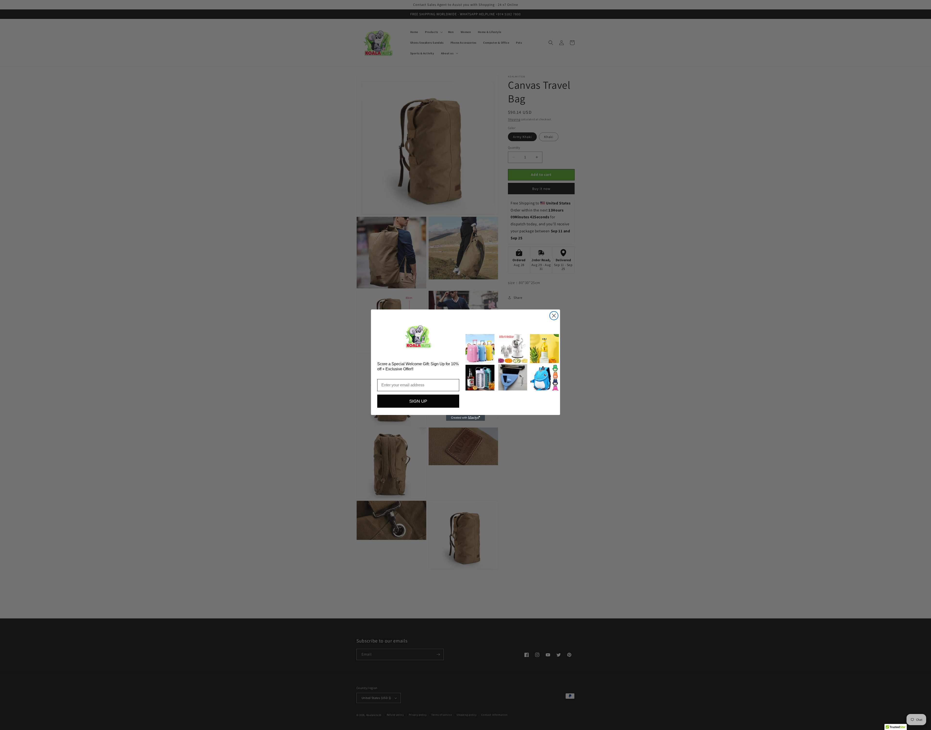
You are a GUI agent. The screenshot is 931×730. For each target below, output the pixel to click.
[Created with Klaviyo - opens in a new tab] (465, 418)
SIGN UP (418, 401)
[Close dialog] (554, 315)
